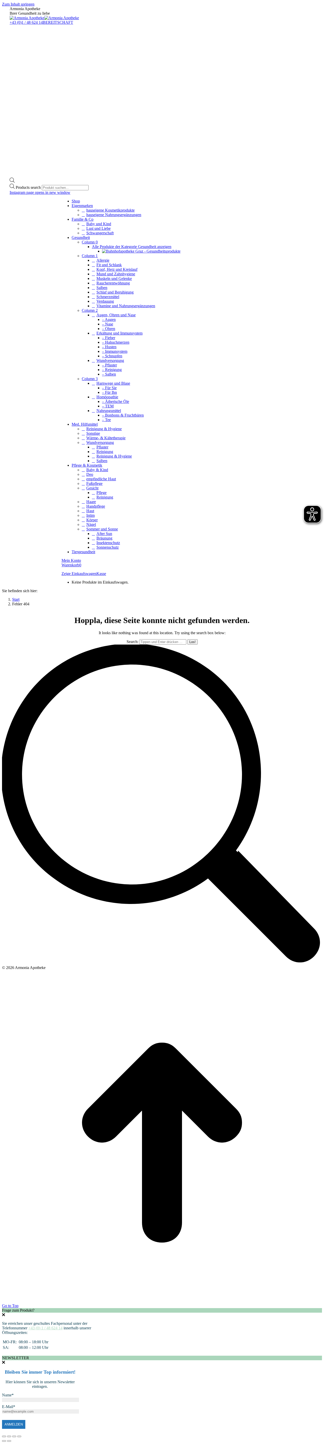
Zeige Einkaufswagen (79, 573)
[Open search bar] (12, 181)
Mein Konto (71, 560)
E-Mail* (8, 1407)
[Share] (9, 1436)
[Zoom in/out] (19, 1436)
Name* (8, 1395)
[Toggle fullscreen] (14, 1436)
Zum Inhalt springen (18, 4)
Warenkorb (71, 565)
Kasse (101, 573)
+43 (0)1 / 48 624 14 (26, 22)
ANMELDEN (14, 1424)
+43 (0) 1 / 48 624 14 (45, 1328)
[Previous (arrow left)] (4, 1441)
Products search (29, 187)
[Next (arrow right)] (9, 1441)
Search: (132, 642)
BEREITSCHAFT (58, 22)
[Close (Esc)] (4, 1436)
